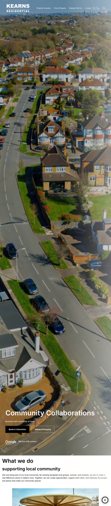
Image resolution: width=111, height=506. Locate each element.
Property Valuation (44, 8)
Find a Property (60, 8)
